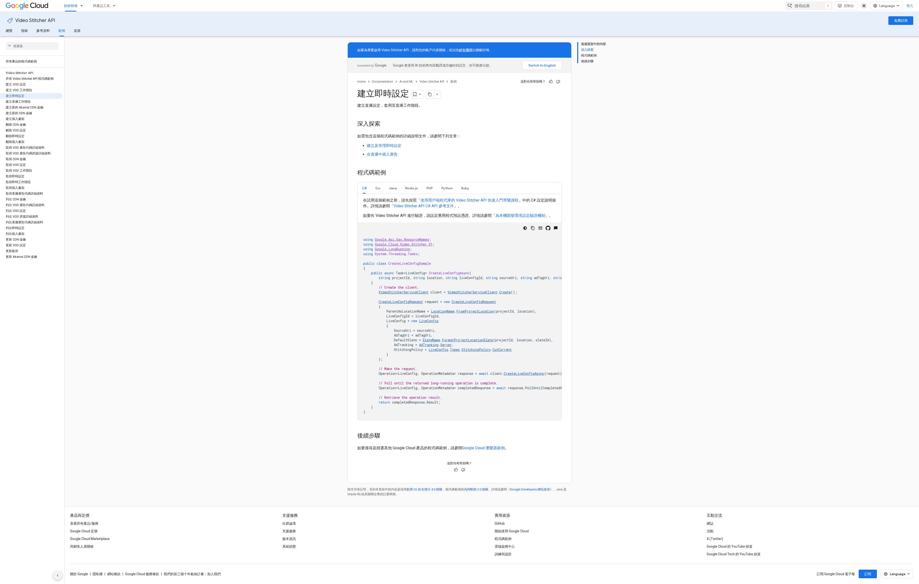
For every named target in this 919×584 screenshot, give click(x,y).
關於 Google (79, 574)
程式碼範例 (503, 539)
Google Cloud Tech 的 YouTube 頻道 (734, 554)
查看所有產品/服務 (84, 523)
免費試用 (901, 20)
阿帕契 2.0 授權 (477, 489)
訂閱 (867, 574)
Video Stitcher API (35, 20)
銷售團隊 (465, 50)
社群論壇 (289, 523)
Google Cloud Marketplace (90, 539)
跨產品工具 (101, 6)
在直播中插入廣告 (382, 154)
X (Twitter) (715, 539)
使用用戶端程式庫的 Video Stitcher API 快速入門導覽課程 (469, 200)
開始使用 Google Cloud (512, 531)
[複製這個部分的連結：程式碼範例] (391, 173)
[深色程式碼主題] (525, 228)
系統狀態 (289, 546)
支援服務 (289, 531)
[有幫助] (551, 81)
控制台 (849, 6)
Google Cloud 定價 (83, 531)
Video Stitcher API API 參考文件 (424, 206)
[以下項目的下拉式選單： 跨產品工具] (115, 5)
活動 (710, 531)
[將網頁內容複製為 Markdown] (430, 94)
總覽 (9, 30)
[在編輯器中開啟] (540, 228)
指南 (24, 30)
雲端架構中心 (505, 546)
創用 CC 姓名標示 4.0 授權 (424, 489)
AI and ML (406, 81)
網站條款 (114, 574)
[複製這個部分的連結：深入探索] (385, 124)
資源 (77, 30)
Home (361, 81)
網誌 (710, 523)
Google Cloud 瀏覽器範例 (483, 448)
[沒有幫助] (558, 81)
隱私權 (98, 574)
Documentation (382, 81)
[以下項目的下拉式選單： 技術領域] (83, 5)
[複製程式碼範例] (533, 228)
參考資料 (43, 30)
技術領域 (70, 6)
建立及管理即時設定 (384, 145)
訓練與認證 (503, 554)
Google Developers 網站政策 (530, 489)
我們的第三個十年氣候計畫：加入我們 (192, 574)
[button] (364, 188)
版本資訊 (289, 539)
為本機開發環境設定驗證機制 (520, 215)
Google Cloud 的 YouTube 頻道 (729, 546)
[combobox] (809, 5)
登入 (910, 6)
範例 (61, 30)
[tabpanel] (459, 308)
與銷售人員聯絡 (82, 546)
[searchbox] (32, 46)
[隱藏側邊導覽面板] (57, 575)
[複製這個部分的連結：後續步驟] (385, 436)
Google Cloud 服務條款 (142, 574)
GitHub (500, 523)
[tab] (364, 188)
